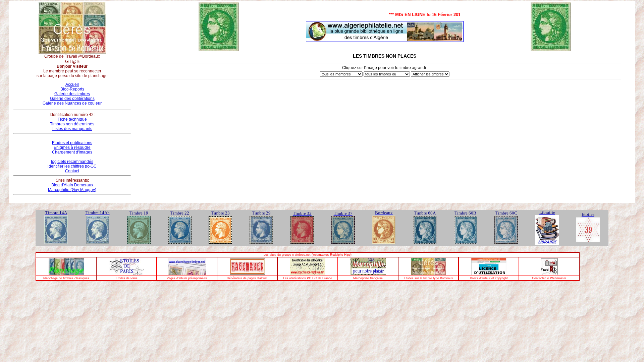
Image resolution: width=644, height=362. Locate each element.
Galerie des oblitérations (72, 98)
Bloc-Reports (72, 89)
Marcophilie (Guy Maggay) (72, 189)
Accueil (72, 84)
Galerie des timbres (72, 94)
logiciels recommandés (72, 161)
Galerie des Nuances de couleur (72, 103)
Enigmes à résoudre (72, 147)
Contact (72, 171)
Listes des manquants (72, 128)
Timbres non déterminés (72, 124)
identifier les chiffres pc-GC (72, 166)
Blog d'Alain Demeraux (72, 185)
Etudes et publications (72, 142)
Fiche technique (72, 119)
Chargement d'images (72, 152)
